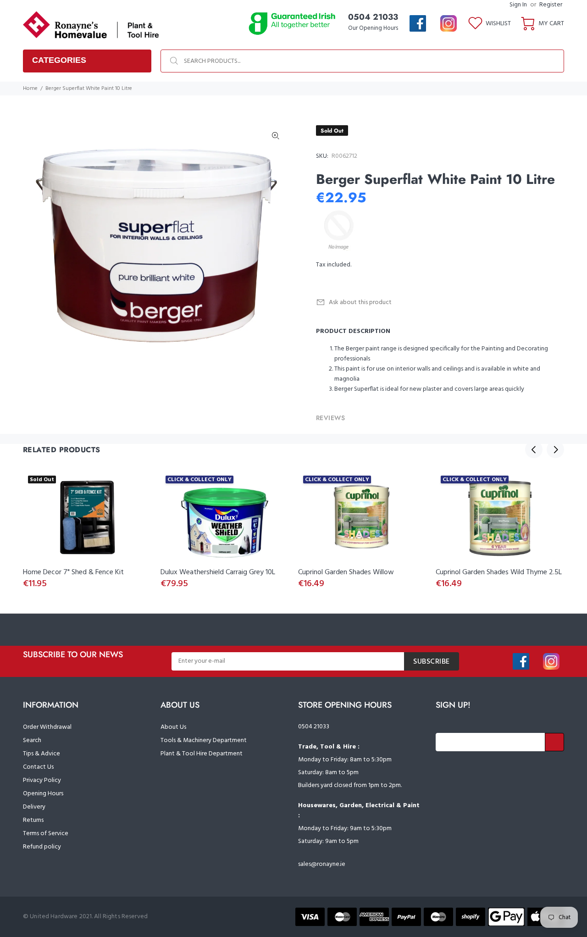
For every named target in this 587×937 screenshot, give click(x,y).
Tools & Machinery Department (204, 740)
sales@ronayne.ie (321, 864)
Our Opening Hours (373, 28)
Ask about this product (360, 302)
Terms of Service (45, 833)
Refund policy (42, 847)
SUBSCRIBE (431, 662)
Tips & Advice (41, 753)
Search (32, 740)
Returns (33, 820)
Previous (534, 449)
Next (555, 449)
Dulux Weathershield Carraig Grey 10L (218, 572)
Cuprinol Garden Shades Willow (346, 572)
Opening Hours (43, 793)
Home (30, 88)
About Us (173, 727)
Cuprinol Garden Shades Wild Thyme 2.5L (499, 572)
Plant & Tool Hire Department (202, 753)
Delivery (34, 807)
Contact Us (38, 767)
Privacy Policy (42, 780)
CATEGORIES (59, 60)
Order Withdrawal (47, 727)
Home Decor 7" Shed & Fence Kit (73, 572)
